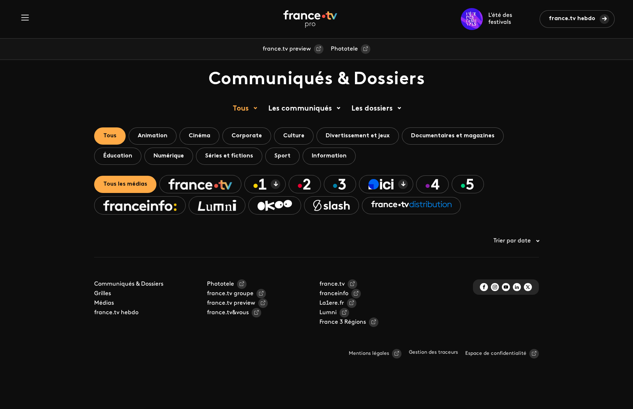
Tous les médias (125, 184)
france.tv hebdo (572, 19)
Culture (293, 136)
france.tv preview (287, 49)
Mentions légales (369, 353)
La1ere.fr (331, 303)
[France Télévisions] (310, 19)
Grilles (102, 294)
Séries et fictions (229, 156)
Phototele (344, 49)
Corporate (247, 136)
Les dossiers (372, 108)
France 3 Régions (342, 322)
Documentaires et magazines (453, 136)
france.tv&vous (228, 313)
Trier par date (512, 241)
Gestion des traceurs (433, 352)
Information (329, 156)
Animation (152, 136)
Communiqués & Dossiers (128, 284)
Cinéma (199, 136)
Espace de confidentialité (495, 353)
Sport (282, 156)
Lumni (328, 313)
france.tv (332, 284)
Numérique (168, 156)
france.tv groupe (230, 294)
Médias (104, 303)
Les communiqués (300, 108)
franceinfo (333, 294)
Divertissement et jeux (358, 136)
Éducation (117, 156)
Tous (241, 108)
